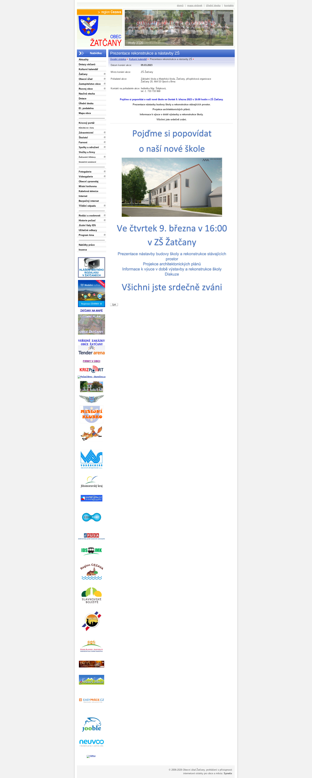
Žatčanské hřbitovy (87, 157)
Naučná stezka (87, 93)
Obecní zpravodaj (88, 181)
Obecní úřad (85, 79)
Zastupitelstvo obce (90, 84)
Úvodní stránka (118, 59)
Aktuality (83, 59)
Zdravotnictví (86, 132)
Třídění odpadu (87, 205)
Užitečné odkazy (88, 230)
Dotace (82, 98)
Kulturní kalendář (88, 69)
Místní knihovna (88, 186)
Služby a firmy (87, 152)
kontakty (229, 5)
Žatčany (83, 74)
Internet (83, 196)
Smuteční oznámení (87, 162)
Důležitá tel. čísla (86, 128)
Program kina (86, 235)
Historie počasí (87, 220)
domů (180, 5)
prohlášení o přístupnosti (219, 769)
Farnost (83, 142)
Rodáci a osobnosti (89, 215)
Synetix (228, 773)
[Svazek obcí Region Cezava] (99, 12)
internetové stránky (193, 773)
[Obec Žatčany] (99, 30)
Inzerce (83, 249)
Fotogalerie (85, 171)
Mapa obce (85, 113)
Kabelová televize (88, 191)
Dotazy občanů (87, 64)
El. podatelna (86, 108)
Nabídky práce (87, 244)
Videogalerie (86, 176)
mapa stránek (194, 5)
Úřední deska (86, 103)
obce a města (215, 773)
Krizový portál (86, 123)
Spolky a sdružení (89, 147)
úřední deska (213, 5)
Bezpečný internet (89, 201)
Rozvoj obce (86, 88)
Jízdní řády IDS (87, 225)
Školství (83, 137)
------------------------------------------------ (92, 118)
